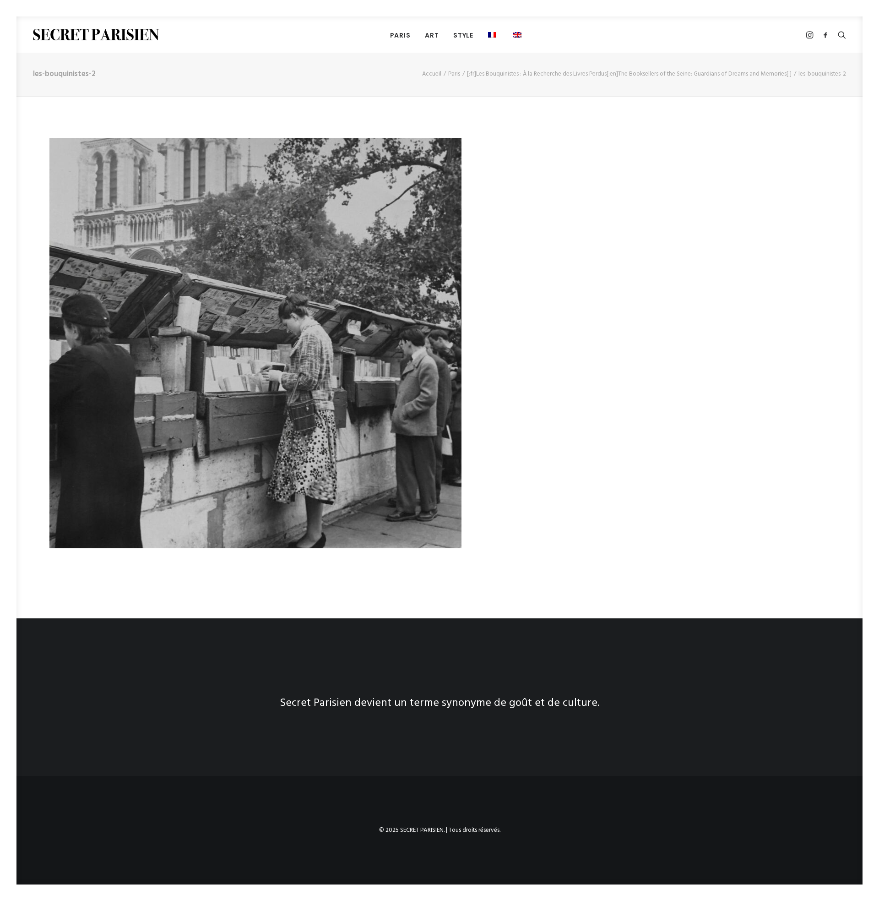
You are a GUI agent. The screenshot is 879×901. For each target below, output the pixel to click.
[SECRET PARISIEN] (96, 34)
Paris (454, 74)
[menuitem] (400, 35)
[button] (493, 34)
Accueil (431, 74)
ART (432, 35)
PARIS (400, 35)
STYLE (463, 35)
